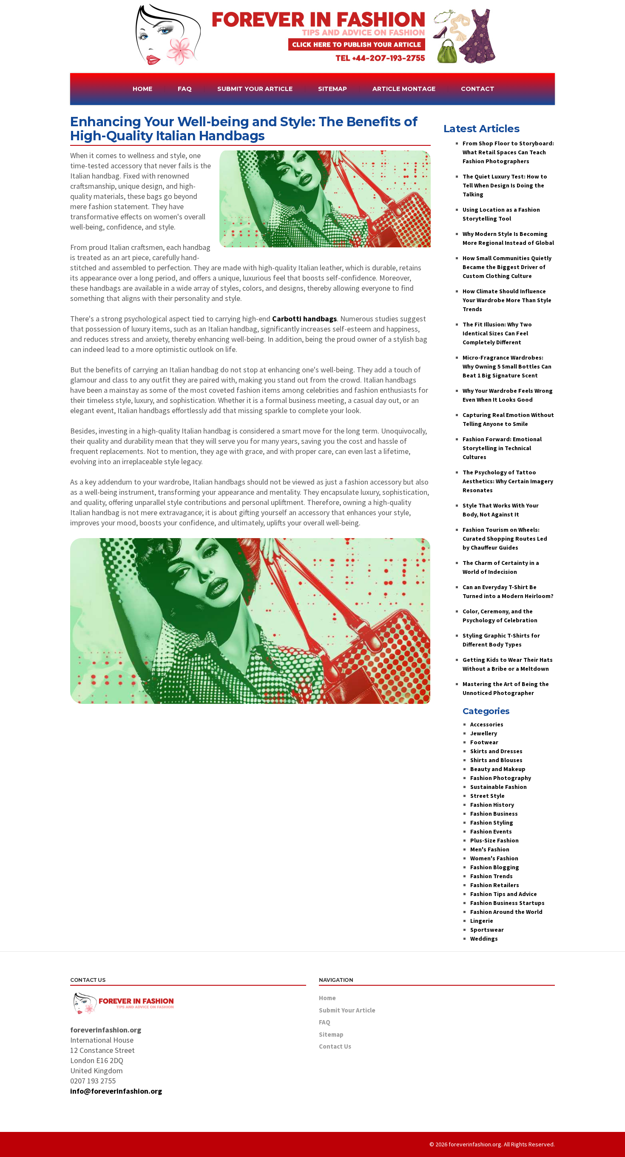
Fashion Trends (491, 876)
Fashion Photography (500, 778)
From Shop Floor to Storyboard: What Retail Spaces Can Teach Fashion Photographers (508, 152)
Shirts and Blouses (496, 760)
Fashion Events (491, 831)
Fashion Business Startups (507, 903)
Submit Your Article (347, 1010)
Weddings (484, 938)
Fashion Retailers (494, 885)
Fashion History (492, 804)
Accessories (486, 724)
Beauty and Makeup (498, 769)
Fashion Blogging (494, 867)
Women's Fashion (494, 858)
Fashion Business (494, 813)
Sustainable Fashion (498, 787)
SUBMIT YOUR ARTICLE (255, 89)
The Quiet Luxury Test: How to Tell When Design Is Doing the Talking (505, 185)
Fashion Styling (491, 822)
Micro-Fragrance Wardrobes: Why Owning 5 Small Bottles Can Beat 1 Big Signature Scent (507, 366)
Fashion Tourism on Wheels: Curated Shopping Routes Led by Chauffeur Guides (505, 538)
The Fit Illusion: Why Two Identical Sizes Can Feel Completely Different (497, 333)
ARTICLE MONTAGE (403, 89)
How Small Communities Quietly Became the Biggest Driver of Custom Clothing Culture (507, 267)
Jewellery (483, 733)
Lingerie (481, 920)
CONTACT (477, 89)
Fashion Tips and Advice (503, 894)
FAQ (185, 89)
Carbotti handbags (304, 318)
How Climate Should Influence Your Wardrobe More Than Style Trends (507, 300)
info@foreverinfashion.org (116, 1091)
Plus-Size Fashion (494, 840)
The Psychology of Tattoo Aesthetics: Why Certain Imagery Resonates (508, 481)
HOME (142, 89)
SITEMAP (332, 89)
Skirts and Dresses (496, 751)
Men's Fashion (489, 849)
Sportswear (487, 929)
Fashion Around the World (506, 912)
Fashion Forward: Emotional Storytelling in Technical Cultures (502, 448)
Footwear (484, 742)
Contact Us (335, 1046)
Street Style (487, 796)
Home (327, 998)
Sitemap (331, 1034)
